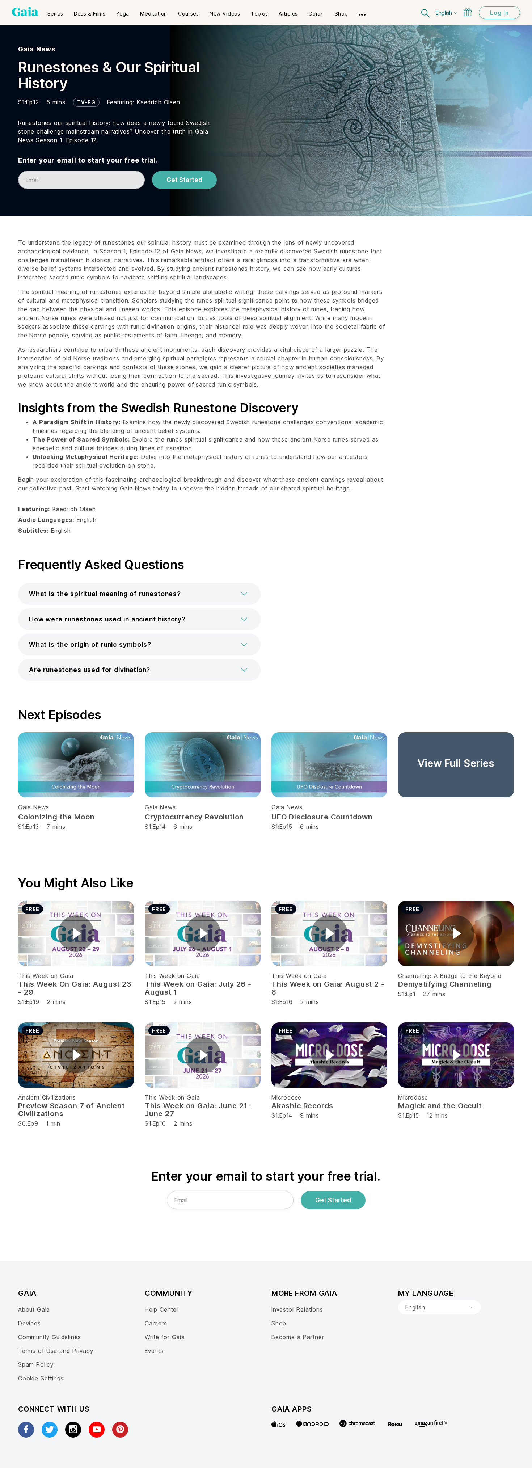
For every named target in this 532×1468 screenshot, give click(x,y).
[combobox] (439, 1307)
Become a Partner (297, 1337)
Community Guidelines (49, 1337)
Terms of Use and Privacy (55, 1350)
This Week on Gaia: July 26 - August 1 (198, 988)
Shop (278, 1323)
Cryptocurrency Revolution (194, 817)
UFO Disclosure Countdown (322, 817)
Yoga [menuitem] (122, 13)
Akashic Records (302, 1105)
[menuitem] (55, 11)
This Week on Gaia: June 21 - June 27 (199, 1109)
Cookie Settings (41, 1378)
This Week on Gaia (45, 975)
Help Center (162, 1309)
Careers (156, 1323)
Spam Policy (36, 1364)
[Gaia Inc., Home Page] (25, 11)
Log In (499, 12)
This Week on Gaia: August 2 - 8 (328, 988)
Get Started (184, 180)
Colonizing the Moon (56, 817)
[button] (139, 594)
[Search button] (426, 12)
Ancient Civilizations (47, 1097)
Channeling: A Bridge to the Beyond (450, 975)
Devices (29, 1323)
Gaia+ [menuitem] (316, 13)
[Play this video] (76, 933)
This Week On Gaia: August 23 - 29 (74, 988)
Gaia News (36, 49)
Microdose (286, 1097)
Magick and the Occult (440, 1105)
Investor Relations (297, 1309)
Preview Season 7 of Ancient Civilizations (71, 1109)
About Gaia (34, 1309)
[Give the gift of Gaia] (468, 12)
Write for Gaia (165, 1337)
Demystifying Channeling (445, 984)
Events (154, 1350)
